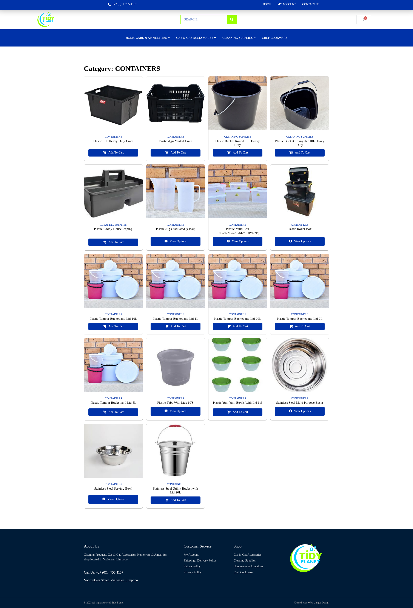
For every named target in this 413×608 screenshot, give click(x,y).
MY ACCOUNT (286, 4)
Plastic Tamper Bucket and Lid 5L (113, 402)
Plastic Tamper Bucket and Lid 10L (113, 318)
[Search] (232, 19)
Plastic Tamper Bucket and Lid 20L (237, 318)
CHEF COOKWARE (274, 37)
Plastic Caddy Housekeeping (113, 229)
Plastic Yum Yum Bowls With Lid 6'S (237, 402)
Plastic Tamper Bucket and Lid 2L (299, 318)
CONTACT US (310, 4)
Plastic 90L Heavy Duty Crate (113, 141)
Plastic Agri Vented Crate (175, 141)
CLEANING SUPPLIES (237, 136)
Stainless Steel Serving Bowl (113, 488)
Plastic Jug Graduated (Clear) (175, 229)
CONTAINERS (113, 136)
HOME (267, 4)
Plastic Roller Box (300, 229)
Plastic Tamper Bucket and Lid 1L (175, 318)
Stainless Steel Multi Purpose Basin (299, 402)
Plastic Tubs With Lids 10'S (175, 402)
